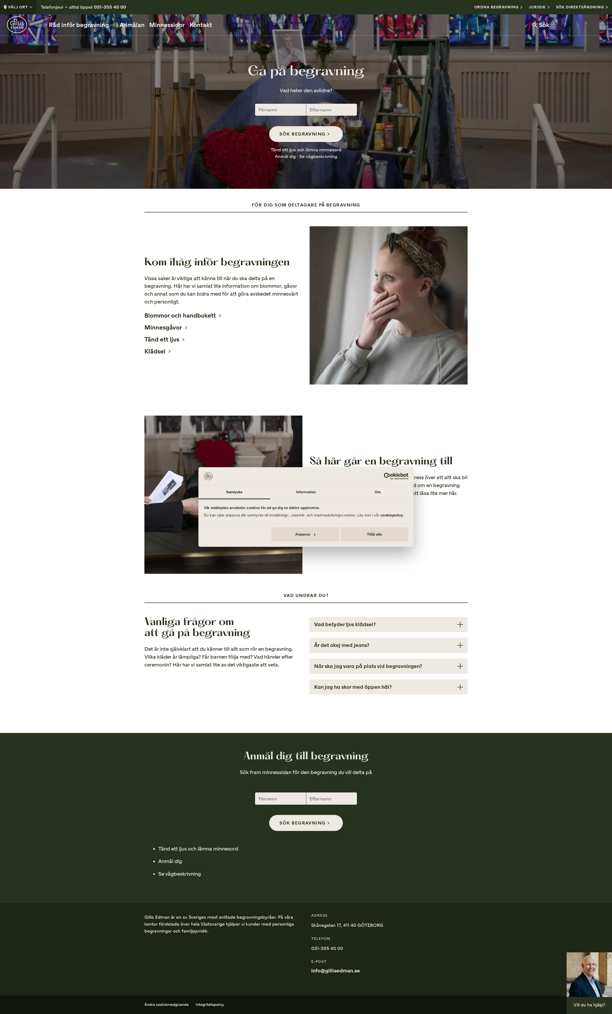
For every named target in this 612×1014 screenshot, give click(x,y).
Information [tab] (306, 492)
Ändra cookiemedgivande (166, 1005)
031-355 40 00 (110, 7)
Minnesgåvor (163, 328)
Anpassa (302, 534)
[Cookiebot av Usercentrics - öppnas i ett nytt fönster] (387, 476)
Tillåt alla (374, 534)
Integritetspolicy (210, 1005)
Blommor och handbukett (180, 316)
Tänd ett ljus (161, 339)
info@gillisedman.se (335, 970)
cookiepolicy (392, 515)
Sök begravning (302, 134)
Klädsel (154, 351)
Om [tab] (378, 492)
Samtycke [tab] (234, 492)
